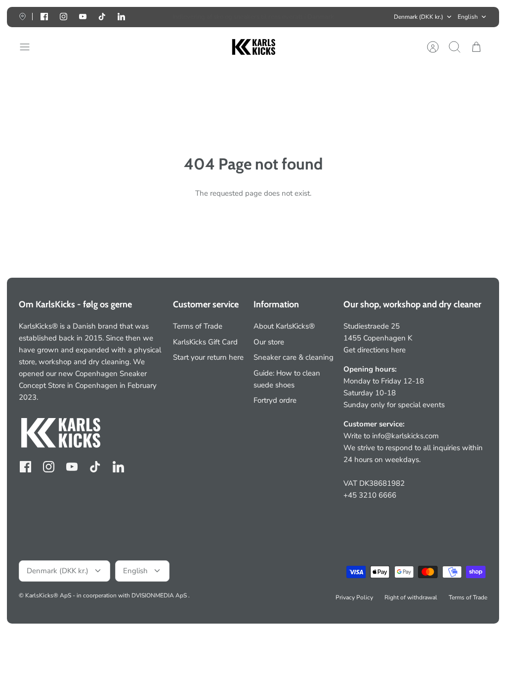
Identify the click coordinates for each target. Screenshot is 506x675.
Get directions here (374, 350)
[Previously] (143, 16)
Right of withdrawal (410, 597)
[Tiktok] (102, 16)
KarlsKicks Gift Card (205, 342)
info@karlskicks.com (405, 436)
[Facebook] (44, 16)
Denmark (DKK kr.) (418, 17)
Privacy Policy (354, 597)
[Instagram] (63, 16)
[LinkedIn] (121, 16)
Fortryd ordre (274, 400)
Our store (268, 342)
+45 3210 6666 (369, 495)
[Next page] (362, 16)
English (468, 17)
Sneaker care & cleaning (293, 357)
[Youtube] (82, 16)
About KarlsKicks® (284, 326)
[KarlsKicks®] (253, 47)
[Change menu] (30, 47)
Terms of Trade (197, 326)
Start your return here (208, 357)
